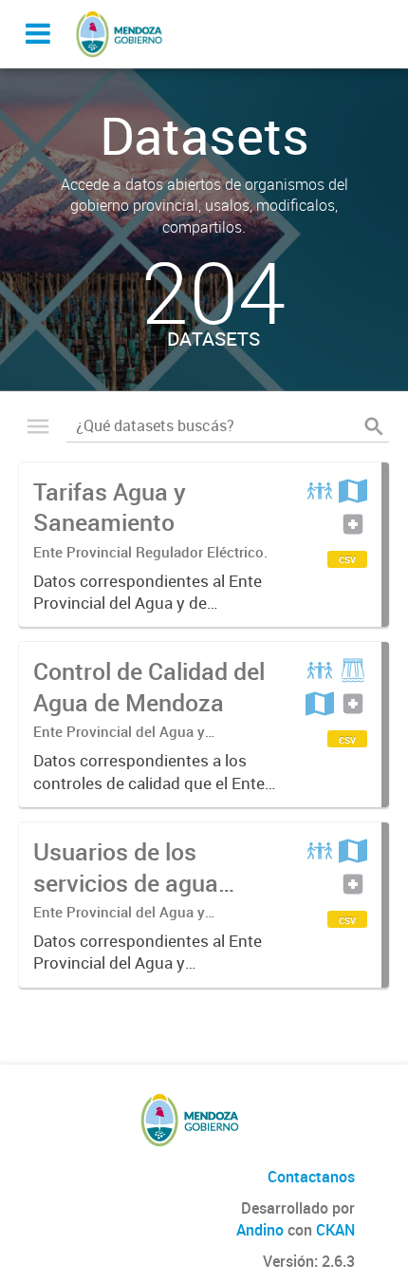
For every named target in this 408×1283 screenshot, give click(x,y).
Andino (260, 1229)
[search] (374, 426)
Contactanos (311, 1176)
